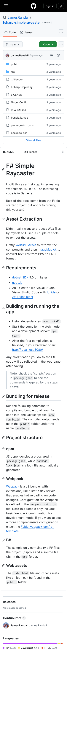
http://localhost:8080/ (27, 349)
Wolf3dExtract (26, 245)
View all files (33, 140)
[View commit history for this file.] (58, 55)
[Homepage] (33, 6)
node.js (17, 282)
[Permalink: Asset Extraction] (3, 219)
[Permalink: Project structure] (3, 437)
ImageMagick (47, 249)
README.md (18, 109)
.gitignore (17, 79)
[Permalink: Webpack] (3, 478)
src (13, 71)
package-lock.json (22, 125)
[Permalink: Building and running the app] (3, 308)
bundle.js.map (19, 117)
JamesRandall (18, 17)
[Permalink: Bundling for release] (3, 396)
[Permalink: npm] (3, 448)
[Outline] (62, 152)
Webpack (12, 486)
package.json (19, 132)
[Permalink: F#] (3, 540)
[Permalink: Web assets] (3, 565)
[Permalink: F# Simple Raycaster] (3, 169)
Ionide (51, 292)
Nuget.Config (19, 102)
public (14, 64)
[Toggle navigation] (6, 6)
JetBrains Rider (22, 297)
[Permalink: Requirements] (3, 267)
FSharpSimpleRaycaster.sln (27, 87)
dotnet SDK (20, 277)
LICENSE (16, 94)
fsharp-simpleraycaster (22, 22)
